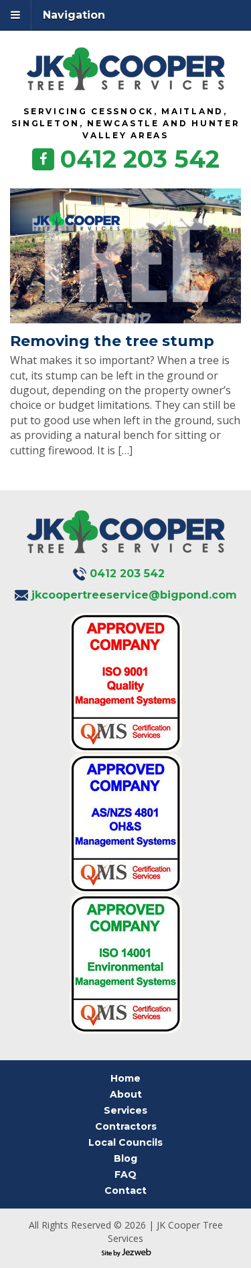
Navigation (74, 15)
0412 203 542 (140, 159)
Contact (125, 1190)
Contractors (126, 1126)
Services (125, 1110)
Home (125, 1078)
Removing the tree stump (112, 341)
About (126, 1094)
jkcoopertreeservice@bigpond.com (134, 595)
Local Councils (125, 1142)
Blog (125, 1158)
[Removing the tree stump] (125, 255)
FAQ (125, 1174)
